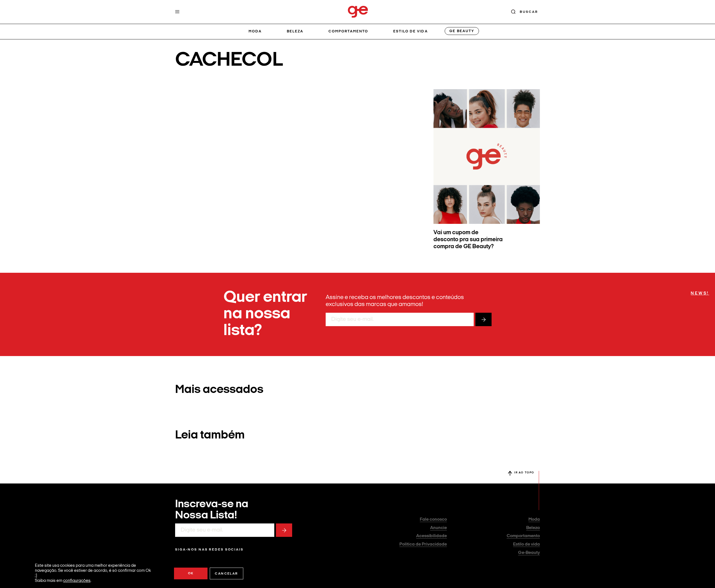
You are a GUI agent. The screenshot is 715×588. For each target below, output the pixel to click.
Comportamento (348, 31)
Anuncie (438, 528)
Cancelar (226, 573)
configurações (76, 581)
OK (191, 573)
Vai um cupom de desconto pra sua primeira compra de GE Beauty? (468, 240)
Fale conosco (433, 519)
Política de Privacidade (423, 544)
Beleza (295, 31)
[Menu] (177, 12)
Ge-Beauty (529, 553)
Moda (255, 31)
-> (483, 319)
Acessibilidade (431, 536)
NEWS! (700, 293)
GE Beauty (461, 31)
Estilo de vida (410, 31)
